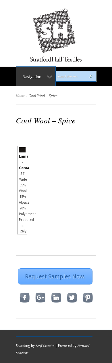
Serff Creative (45, 345)
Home (20, 95)
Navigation (31, 76)
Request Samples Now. (55, 276)
